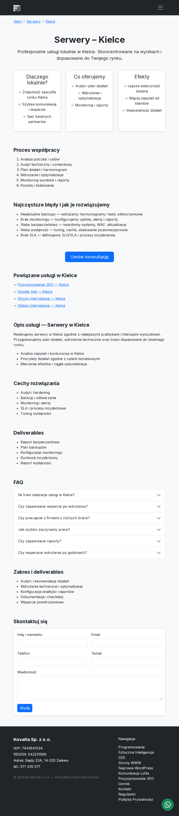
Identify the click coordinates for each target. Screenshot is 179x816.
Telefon (23, 653)
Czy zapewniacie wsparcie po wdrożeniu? (53, 506)
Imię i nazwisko (29, 634)
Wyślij (24, 708)
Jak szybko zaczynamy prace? (44, 529)
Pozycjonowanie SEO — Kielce (43, 284)
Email (95, 634)
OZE (121, 757)
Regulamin (127, 794)
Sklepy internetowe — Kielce (41, 305)
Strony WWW (129, 763)
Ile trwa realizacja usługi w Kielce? (46, 495)
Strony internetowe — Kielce (41, 298)
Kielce (50, 21)
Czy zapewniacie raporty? (39, 541)
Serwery (33, 21)
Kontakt (124, 789)
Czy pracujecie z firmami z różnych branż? (54, 518)
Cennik (124, 784)
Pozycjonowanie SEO (136, 778)
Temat (96, 653)
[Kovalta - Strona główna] (17, 7)
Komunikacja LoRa (133, 773)
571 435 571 (30, 766)
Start (18, 21)
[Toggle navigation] (160, 8)
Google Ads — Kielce (35, 291)
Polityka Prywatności (135, 799)
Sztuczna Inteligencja (136, 752)
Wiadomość (26, 672)
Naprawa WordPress (135, 768)
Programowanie (131, 747)
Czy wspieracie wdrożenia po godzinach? (52, 552)
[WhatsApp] (168, 805)
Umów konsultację (89, 256)
